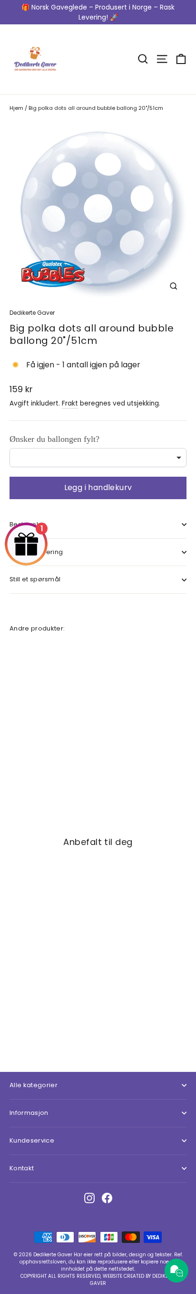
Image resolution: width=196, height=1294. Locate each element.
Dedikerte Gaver (32, 313)
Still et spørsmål (35, 579)
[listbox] (98, 457)
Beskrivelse (28, 524)
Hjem (16, 108)
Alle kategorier (34, 1085)
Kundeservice (32, 1140)
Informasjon (29, 1112)
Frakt (70, 403)
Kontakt (22, 1168)
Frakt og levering (36, 552)
